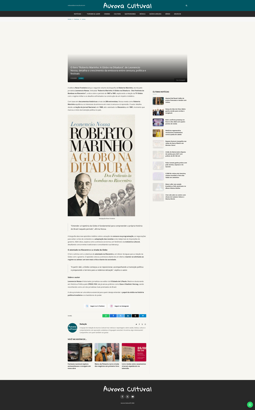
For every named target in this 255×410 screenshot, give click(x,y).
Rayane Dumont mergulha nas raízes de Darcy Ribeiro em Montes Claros (175, 143)
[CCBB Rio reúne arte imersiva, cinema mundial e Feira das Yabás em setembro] (158, 176)
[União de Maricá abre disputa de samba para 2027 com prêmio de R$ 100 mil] (158, 154)
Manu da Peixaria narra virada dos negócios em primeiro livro (107, 365)
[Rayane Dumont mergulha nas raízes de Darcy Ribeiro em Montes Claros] (158, 144)
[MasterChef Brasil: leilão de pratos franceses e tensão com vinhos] (158, 101)
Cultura (117, 14)
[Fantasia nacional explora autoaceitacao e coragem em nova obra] (80, 352)
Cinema (107, 14)
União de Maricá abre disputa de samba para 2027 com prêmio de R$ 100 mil (175, 154)
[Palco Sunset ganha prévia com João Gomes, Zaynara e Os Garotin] (158, 165)
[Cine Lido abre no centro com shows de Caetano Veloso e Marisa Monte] (158, 197)
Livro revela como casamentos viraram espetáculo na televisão (134, 366)
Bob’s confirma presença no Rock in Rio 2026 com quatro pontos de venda (175, 122)
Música (142, 14)
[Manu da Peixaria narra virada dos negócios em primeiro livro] (107, 352)
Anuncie (177, 14)
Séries (167, 14)
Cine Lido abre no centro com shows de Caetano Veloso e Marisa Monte (175, 197)
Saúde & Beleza (155, 14)
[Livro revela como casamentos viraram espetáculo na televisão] (134, 352)
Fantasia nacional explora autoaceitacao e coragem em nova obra (79, 366)
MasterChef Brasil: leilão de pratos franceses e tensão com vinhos (175, 100)
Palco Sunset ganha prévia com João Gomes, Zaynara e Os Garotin (176, 165)
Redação (83, 324)
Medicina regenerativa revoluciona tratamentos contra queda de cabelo (174, 132)
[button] (250, 405)
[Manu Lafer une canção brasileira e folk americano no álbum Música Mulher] (158, 187)
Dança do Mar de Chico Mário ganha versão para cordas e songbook (175, 111)
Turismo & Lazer (93, 14)
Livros (81, 78)
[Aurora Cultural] (127, 5)
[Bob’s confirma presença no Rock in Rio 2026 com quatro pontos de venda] (158, 122)
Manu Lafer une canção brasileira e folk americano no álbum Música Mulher (175, 186)
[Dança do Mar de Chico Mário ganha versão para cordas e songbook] (158, 111)
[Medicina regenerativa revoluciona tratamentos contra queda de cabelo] (158, 133)
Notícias (77, 14)
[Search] (186, 5)
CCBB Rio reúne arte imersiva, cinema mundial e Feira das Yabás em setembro (175, 175)
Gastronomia (130, 14)
